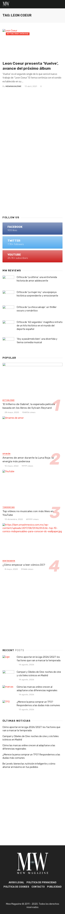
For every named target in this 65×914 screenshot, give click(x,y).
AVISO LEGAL (16, 882)
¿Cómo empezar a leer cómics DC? (23, 564)
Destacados (8, 561)
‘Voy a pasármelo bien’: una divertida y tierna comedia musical (37, 341)
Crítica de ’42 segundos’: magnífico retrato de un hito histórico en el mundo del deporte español (39, 326)
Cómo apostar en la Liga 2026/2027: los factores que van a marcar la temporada (38, 659)
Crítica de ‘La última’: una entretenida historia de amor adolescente (37, 279)
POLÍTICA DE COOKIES (16, 886)
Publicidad (54, 886)
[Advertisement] (32, 176)
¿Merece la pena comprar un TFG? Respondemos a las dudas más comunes (38, 704)
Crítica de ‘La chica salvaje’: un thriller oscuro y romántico (36, 309)
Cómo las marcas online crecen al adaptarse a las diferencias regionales (37, 689)
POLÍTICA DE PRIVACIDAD (41, 882)
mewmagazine (13, 86)
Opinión (6, 454)
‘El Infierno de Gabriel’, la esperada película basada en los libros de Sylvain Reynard (28, 406)
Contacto (38, 886)
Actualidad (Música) (17, 34)
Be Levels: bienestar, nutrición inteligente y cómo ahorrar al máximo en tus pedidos (28, 765)
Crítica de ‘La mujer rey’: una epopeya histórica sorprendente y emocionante (37, 294)
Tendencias (8, 507)
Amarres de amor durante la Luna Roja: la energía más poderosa (28, 459)
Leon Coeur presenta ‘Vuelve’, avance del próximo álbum (30, 65)
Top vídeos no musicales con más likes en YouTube (28, 513)
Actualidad (8, 400)
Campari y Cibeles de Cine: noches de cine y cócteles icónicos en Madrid (39, 674)
